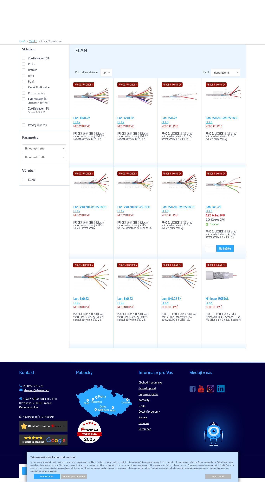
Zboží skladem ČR (38, 58)
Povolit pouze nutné (74, 476)
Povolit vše (46, 476)
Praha (31, 64)
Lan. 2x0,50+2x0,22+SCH (222, 118)
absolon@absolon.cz (36, 390)
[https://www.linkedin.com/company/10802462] (221, 388)
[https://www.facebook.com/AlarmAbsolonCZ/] (193, 389)
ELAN (31, 179)
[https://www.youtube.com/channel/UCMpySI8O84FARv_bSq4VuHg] (201, 388)
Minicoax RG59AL (217, 298)
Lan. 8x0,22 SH (171, 298)
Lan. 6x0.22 (81, 298)
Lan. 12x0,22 (125, 118)
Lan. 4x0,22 (213, 207)
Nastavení (218, 476)
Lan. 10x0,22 (81, 118)
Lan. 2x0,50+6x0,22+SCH (133, 207)
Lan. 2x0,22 (169, 118)
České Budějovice (39, 87)
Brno (31, 75)
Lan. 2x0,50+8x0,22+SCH (178, 207)
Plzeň (31, 81)
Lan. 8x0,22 (125, 298)
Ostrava (32, 70)
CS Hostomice (36, 93)
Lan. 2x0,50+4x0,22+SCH (89, 207)
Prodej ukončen (37, 125)
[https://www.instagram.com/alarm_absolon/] (210, 388)
